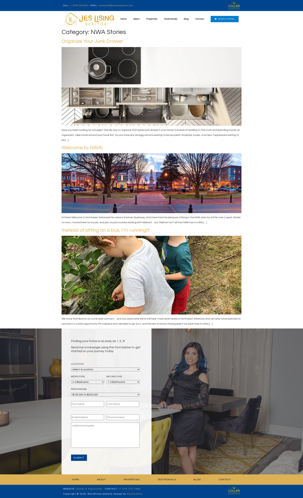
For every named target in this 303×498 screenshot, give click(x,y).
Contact (199, 19)
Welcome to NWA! (82, 147)
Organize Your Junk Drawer (92, 41)
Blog (186, 19)
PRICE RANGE (79, 389)
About (136, 19)
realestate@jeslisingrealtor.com (115, 5)
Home (123, 19)
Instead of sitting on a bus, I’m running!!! (106, 230)
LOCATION (77, 364)
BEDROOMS (78, 376)
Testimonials (170, 19)
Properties (151, 19)
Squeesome (135, 494)
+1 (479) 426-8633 (79, 5)
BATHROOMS (114, 376)
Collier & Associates (89, 489)
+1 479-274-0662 (130, 489)
